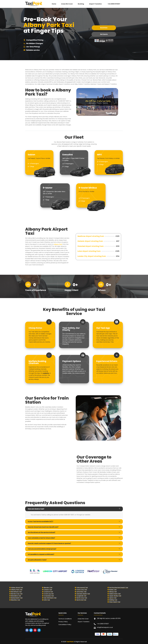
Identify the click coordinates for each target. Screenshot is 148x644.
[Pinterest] (35, 630)
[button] (96, 4)
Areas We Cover (67, 4)
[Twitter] (31, 630)
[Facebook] (27, 630)
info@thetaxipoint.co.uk (105, 627)
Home (54, 4)
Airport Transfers (95, 4)
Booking (81, 4)
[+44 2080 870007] (95, 624)
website (46, 373)
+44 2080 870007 (114, 4)
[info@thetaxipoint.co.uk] (95, 628)
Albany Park (58, 244)
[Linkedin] (39, 630)
